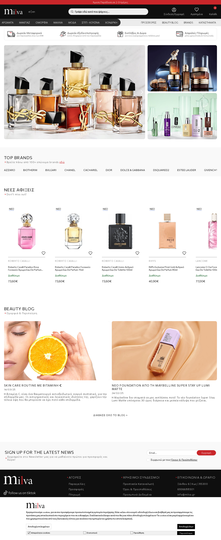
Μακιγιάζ (24, 22)
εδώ (62, 162)
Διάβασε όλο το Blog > (110, 415)
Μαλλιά (58, 22)
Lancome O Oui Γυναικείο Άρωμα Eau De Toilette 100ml (166, 268)
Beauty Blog (170, 22)
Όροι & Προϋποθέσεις (137, 489)
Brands (188, 22)
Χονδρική (111, 22)
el (29, 11)
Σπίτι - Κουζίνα (90, 22)
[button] (142, 92)
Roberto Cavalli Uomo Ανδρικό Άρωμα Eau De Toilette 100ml (71, 268)
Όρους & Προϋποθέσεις (184, 459)
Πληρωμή (74, 494)
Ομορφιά (42, 22)
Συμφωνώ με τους (174, 459)
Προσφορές (148, 22)
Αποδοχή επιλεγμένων (39, 526)
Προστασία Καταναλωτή (138, 483)
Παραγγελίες (77, 483)
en (33, 11)
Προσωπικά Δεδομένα (137, 494)
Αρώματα (7, 22)
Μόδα (72, 22)
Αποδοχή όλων (186, 526)
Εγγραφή (206, 452)
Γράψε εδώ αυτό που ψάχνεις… (92, 11)
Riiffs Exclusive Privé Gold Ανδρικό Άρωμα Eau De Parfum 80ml (119, 268)
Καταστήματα (207, 22)
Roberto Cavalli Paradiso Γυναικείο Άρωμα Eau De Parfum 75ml (26, 268)
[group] (74, 92)
